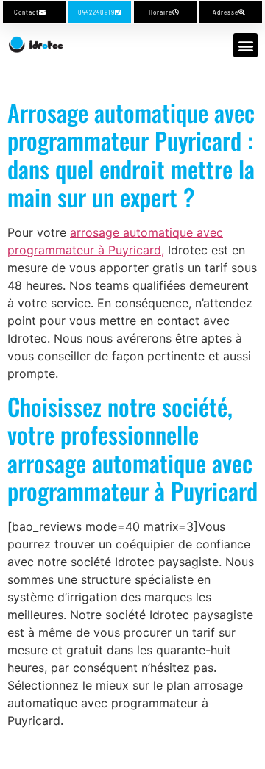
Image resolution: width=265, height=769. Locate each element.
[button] (245, 45)
